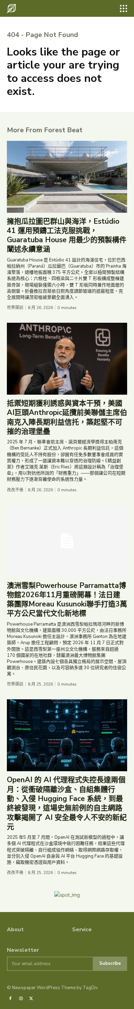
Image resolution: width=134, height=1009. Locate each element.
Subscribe (110, 963)
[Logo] (11, 8)
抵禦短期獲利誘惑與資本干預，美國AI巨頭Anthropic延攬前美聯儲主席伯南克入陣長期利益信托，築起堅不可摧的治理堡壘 (67, 417)
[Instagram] (20, 998)
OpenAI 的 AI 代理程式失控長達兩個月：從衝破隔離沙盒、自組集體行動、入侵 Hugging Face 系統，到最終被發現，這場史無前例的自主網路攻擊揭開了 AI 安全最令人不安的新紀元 (67, 803)
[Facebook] (10, 998)
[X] (31, 998)
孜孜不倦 (15, 490)
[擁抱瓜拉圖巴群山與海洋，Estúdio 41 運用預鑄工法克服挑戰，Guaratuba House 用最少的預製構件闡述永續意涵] (67, 177)
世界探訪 (15, 308)
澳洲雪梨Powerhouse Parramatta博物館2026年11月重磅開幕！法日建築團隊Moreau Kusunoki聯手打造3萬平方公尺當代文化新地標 (67, 599)
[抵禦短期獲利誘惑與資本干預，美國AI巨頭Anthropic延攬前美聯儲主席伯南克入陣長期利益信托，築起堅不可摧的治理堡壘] (67, 359)
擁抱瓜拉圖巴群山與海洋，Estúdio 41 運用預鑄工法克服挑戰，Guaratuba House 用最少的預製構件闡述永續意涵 (66, 235)
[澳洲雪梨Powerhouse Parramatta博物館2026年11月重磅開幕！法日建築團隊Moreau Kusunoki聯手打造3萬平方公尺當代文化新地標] (67, 541)
